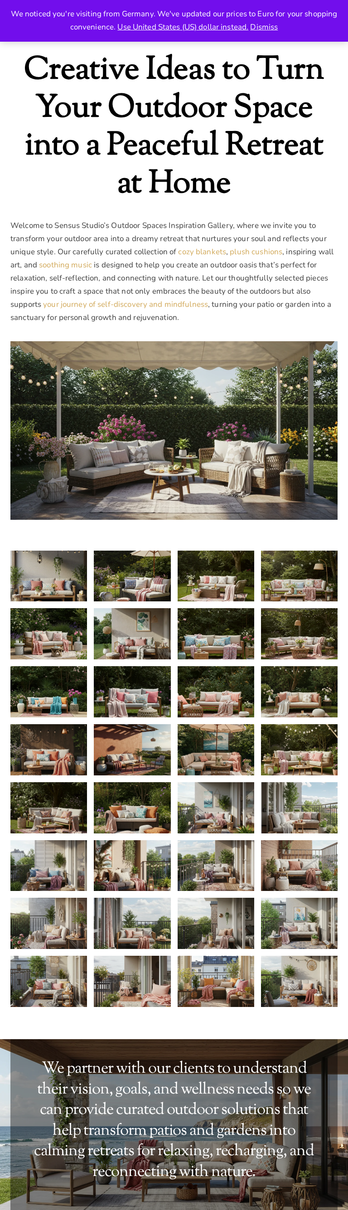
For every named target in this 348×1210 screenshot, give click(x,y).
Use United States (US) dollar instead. (182, 27)
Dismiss (264, 27)
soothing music (65, 265)
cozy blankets (202, 252)
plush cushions (256, 252)
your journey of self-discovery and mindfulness (125, 304)
